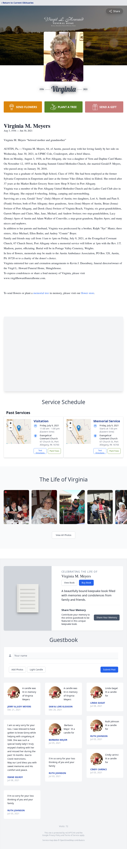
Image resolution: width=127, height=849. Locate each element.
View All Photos (63, 535)
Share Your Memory (106, 617)
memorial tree (41, 293)
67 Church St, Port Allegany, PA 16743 (49, 443)
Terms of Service (72, 835)
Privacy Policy (55, 835)
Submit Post (109, 669)
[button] (19, 428)
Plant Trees (54, 451)
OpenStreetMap (67, 840)
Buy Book (86, 582)
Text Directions (40, 451)
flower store (87, 293)
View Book (69, 582)
